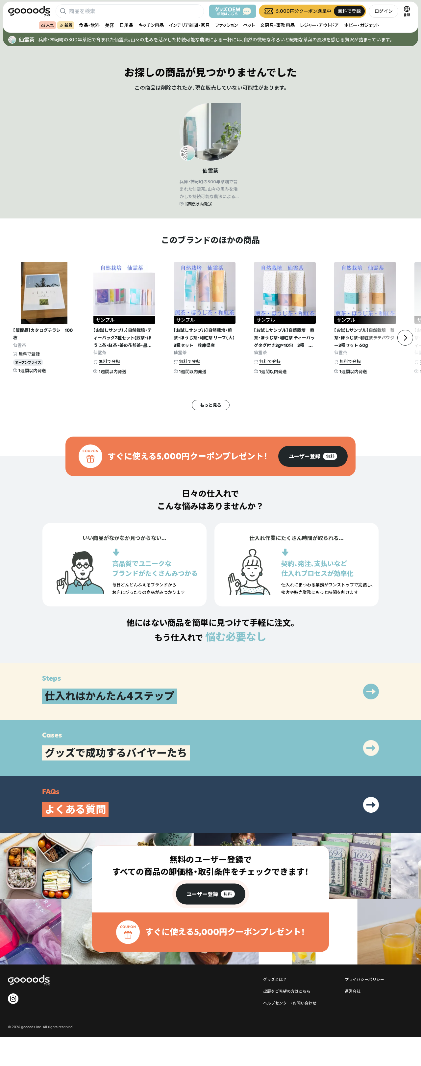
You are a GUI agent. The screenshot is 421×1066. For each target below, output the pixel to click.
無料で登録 (29, 354)
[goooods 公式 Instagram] (13, 998)
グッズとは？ (275, 979)
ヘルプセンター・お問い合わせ (289, 1003)
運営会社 (352, 991)
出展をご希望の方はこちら (286, 991)
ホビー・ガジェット (362, 25)
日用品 (126, 25)
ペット (249, 25)
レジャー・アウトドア (319, 25)
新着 (68, 25)
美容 (109, 25)
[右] (405, 338)
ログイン (383, 11)
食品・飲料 (89, 25)
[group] (313, 456)
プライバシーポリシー (364, 979)
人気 (50, 25)
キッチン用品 (151, 25)
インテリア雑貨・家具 (189, 25)
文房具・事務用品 (277, 25)
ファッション (226, 25)
